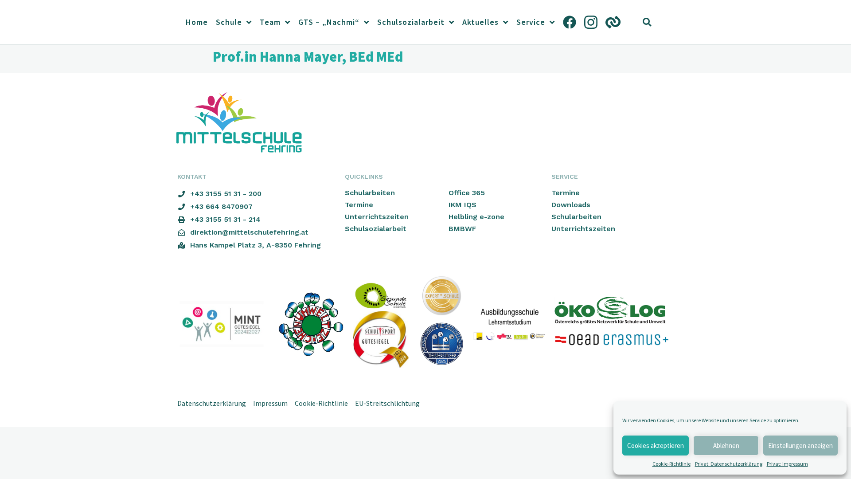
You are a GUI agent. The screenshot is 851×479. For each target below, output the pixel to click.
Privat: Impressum (787, 463)
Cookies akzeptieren (655, 445)
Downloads (570, 204)
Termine (359, 204)
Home (197, 22)
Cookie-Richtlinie (671, 463)
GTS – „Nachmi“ (328, 22)
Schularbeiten (370, 192)
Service (530, 22)
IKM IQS (462, 204)
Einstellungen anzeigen (800, 445)
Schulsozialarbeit (411, 22)
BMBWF (462, 228)
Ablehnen (726, 445)
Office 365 (467, 192)
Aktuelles (480, 22)
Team (270, 22)
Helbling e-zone (476, 216)
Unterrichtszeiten (377, 216)
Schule (229, 22)
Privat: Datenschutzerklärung (728, 463)
